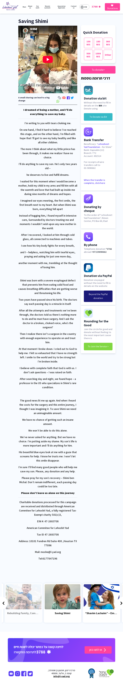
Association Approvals (62, 7)
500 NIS (88, 55)
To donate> (98, 69)
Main (24, 7)
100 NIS (88, 43)
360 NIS (108, 43)
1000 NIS (98, 55)
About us (30, 7)
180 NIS (98, 43)
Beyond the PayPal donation (98, 296)
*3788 (109, 248)
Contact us (73, 7)
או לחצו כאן (96, 650)
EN (85, 7)
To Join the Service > (98, 346)
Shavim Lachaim (47, 7)
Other (108, 54)
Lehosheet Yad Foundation (96, 145)
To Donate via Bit (98, 116)
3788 (95, 6)
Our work (37, 7)
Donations (112, 8)
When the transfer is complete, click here (94, 181)
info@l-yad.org (61, 676)
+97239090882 (99, 251)
